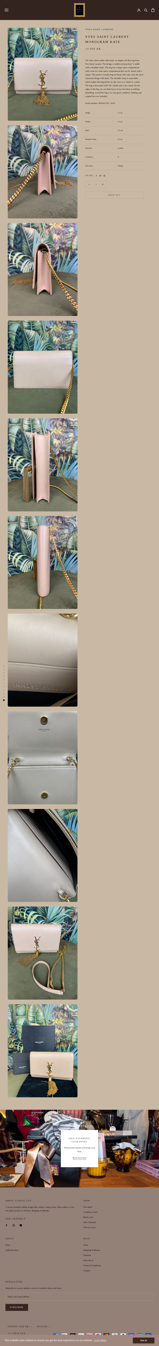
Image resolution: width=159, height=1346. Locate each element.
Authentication (11, 1250)
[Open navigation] (6, 10)
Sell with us (88, 1260)
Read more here (79, 1158)
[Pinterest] (104, 176)
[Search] (146, 10)
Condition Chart (90, 1212)
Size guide (87, 1207)
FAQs (85, 1245)
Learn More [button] (100, 1340)
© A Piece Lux (16, 1333)
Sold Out (114, 195)
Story (7, 1245)
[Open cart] (152, 10)
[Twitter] (100, 176)
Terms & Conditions (92, 1265)
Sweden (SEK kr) (19, 1326)
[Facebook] (96, 176)
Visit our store (89, 1227)
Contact (86, 1270)
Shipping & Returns (91, 1250)
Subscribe (17, 1307)
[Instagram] (14, 1225)
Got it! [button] (143, 1340)
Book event (88, 1217)
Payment (87, 1255)
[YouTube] (21, 1225)
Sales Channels (89, 1222)
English (42, 1326)
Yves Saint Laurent (99, 29)
